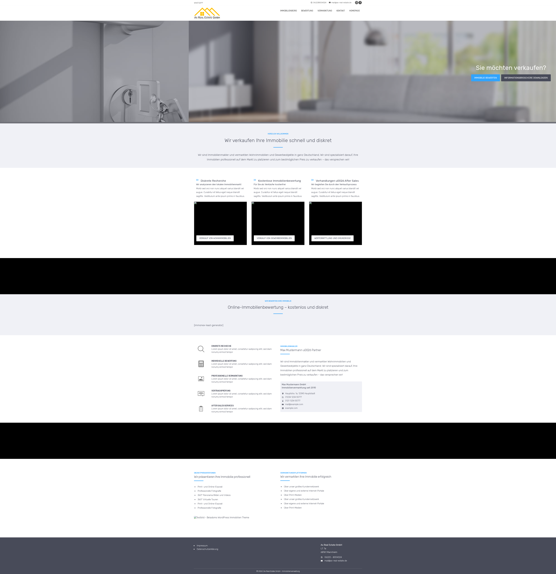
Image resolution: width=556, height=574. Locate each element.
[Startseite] (207, 13)
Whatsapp (198, 3)
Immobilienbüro (288, 11)
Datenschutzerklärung (207, 549)
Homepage (354, 11)
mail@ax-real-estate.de (341, 2)
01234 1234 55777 (293, 397)
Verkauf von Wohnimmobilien (215, 238)
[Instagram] (357, 2)
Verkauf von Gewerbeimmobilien (274, 238)
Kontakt (340, 11)
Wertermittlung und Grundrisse (332, 238)
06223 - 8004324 (333, 557)
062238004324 (319, 2)
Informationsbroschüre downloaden (526, 78)
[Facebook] (360, 2)
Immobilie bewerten (485, 78)
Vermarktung (325, 11)
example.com (291, 408)
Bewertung (307, 11)
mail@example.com (294, 404)
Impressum (202, 545)
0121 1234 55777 (292, 401)
